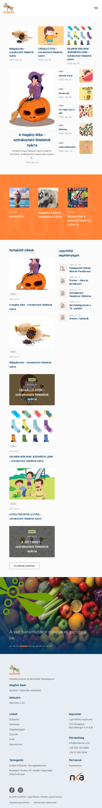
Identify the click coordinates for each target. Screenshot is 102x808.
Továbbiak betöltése (24, 565)
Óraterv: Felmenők (79, 318)
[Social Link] (12, 790)
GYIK (11, 739)
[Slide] (10, 646)
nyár (13, 294)
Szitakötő (14, 719)
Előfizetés (14, 724)
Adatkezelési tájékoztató (44, 802)
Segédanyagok (17, 729)
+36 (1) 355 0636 (78, 752)
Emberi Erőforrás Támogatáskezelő (27, 765)
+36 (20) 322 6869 (79, 747)
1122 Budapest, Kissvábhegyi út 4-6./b (81, 726)
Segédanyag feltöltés (19, 802)
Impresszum (15, 744)
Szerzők (13, 734)
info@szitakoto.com (79, 743)
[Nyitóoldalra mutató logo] (31, 670)
